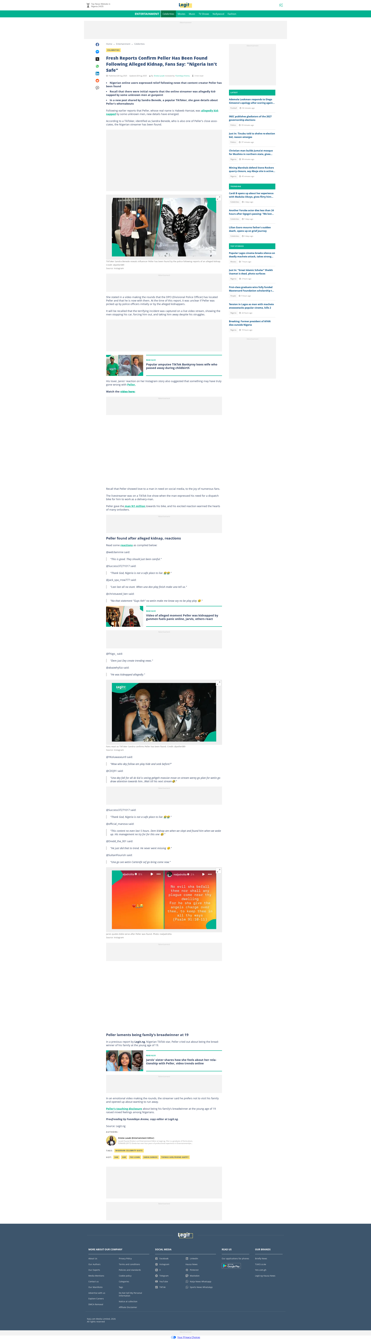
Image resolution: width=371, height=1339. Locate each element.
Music (192, 13)
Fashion (232, 13)
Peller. (131, 384)
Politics (233, 125)
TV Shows (204, 13)
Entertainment (147, 14)
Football (233, 108)
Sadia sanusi (151, 1157)
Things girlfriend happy (175, 1157)
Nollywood (218, 13)
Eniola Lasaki (159, 76)
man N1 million (135, 506)
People (233, 296)
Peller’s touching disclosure (124, 1108)
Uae (116, 1157)
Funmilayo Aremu (183, 76)
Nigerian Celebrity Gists (129, 1150)
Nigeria (233, 159)
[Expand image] (218, 198)
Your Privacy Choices (188, 1337)
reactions (126, 545)
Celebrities (168, 13)
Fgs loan (135, 1157)
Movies (181, 13)
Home (109, 43)
